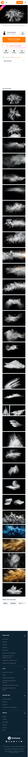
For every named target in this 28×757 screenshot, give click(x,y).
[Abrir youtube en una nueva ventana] (21, 753)
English (4, 728)
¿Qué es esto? (17, 57)
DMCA (4, 685)
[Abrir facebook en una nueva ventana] (6, 753)
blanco (5, 613)
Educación (5, 660)
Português (5, 734)
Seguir (22, 34)
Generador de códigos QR (9, 673)
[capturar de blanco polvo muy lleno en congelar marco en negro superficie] (13, 113)
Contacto (4, 713)
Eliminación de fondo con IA (9, 670)
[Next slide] (21, 613)
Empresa (4, 657)
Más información (8, 60)
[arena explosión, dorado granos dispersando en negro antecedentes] (13, 556)
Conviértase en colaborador (9, 719)
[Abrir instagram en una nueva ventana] (8, 753)
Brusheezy (5, 649)
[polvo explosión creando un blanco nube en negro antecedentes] (13, 527)
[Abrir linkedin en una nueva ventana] (11, 753)
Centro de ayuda (6, 711)
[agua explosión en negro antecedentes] (13, 541)
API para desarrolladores (8, 663)
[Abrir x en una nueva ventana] (18, 753)
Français (4, 739)
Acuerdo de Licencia (7, 682)
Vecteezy (4, 652)
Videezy (4, 654)
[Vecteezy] (2, 2)
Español (4, 731)
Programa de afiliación (8, 688)
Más (3, 742)
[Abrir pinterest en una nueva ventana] (13, 753)
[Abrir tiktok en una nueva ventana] (16, 753)
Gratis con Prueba (14, 39)
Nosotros (4, 716)
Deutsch (4, 736)
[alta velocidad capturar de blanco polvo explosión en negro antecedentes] (13, 97)
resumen (13, 613)
